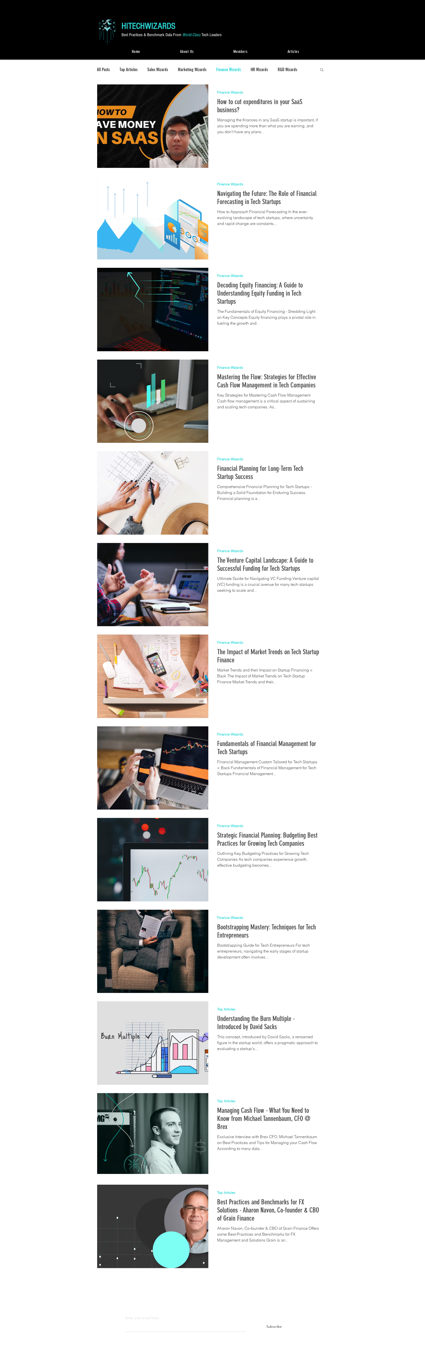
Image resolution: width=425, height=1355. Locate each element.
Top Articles (128, 69)
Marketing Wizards (192, 69)
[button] (321, 70)
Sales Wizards (157, 69)
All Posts (103, 69)
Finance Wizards (228, 69)
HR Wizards (259, 69)
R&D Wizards (287, 69)
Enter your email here (142, 1318)
